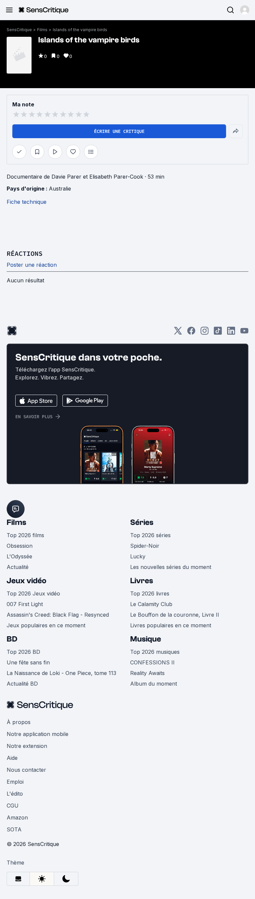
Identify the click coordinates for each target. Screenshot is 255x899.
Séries (141, 522)
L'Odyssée (19, 556)
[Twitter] (178, 333)
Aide (12, 758)
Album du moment (153, 683)
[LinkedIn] (231, 333)
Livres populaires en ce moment (170, 625)
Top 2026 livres (149, 593)
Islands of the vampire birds (80, 29)
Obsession (20, 545)
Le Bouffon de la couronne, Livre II (174, 614)
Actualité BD (22, 683)
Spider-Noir (144, 545)
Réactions (24, 253)
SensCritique (19, 29)
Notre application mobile (37, 734)
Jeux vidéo (26, 580)
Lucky (137, 556)
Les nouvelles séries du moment (170, 567)
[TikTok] (218, 333)
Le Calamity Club (151, 604)
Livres (141, 580)
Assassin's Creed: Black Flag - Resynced (58, 614)
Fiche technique (26, 201)
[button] (245, 10)
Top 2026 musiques (155, 651)
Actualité (18, 567)
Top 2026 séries (150, 535)
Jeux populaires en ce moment (46, 625)
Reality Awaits (147, 673)
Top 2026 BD (23, 651)
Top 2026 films (25, 535)
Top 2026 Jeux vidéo (33, 593)
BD (12, 639)
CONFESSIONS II (152, 662)
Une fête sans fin (28, 662)
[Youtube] (244, 333)
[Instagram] (205, 333)
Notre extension (27, 746)
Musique (145, 639)
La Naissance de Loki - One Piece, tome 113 (61, 673)
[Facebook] (191, 333)
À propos (19, 722)
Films (42, 29)
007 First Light (25, 604)
